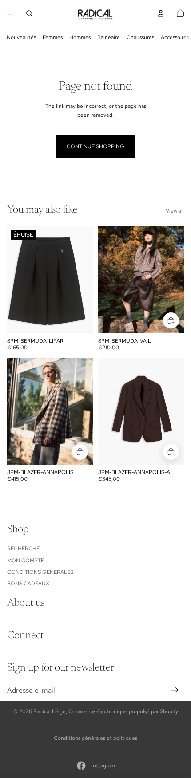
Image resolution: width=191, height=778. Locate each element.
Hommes (80, 37)
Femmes (53, 37)
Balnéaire (108, 37)
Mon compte (25, 560)
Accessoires (175, 37)
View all (175, 210)
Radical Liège (49, 711)
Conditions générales (40, 572)
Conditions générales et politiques (95, 738)
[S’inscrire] (175, 690)
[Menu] (10, 13)
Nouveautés (21, 37)
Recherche (23, 548)
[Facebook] (81, 765)
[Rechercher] (29, 13)
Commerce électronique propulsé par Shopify (123, 711)
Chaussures (140, 37)
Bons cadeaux (28, 583)
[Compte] (161, 13)
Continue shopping (95, 146)
